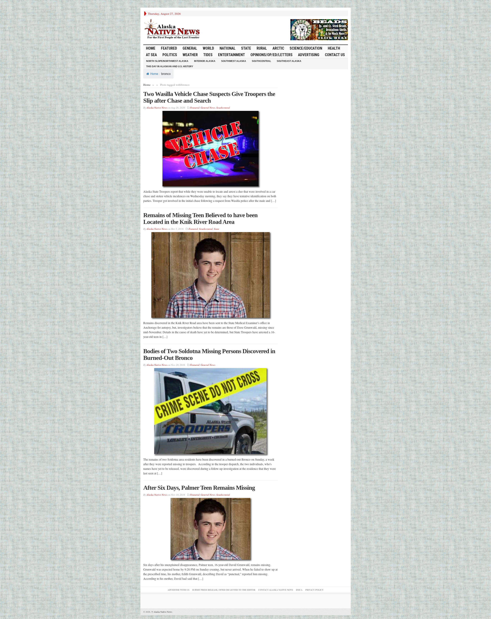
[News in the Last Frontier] (173, 29)
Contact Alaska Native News (275, 589)
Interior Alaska (204, 61)
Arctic (278, 48)
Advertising (308, 54)
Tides (208, 54)
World (208, 48)
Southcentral (261, 61)
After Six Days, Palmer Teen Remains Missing (199, 487)
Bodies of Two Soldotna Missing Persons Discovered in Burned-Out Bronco (209, 354)
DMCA (299, 589)
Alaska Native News (161, 611)
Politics (169, 54)
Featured (169, 48)
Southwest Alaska (233, 61)
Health (334, 48)
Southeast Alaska (289, 61)
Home (154, 74)
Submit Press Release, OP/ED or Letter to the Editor (223, 589)
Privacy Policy (314, 589)
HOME (150, 48)
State (246, 48)
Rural (262, 48)
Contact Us (335, 54)
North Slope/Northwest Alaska (167, 61)
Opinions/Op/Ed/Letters (271, 54)
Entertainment (231, 54)
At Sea (151, 54)
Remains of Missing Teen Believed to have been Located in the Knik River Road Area (200, 218)
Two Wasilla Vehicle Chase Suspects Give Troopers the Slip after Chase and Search (209, 97)
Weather (190, 54)
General (190, 48)
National (228, 48)
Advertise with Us (178, 589)
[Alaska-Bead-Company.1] (319, 29)
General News (208, 107)
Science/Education (306, 48)
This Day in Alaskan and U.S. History (169, 66)
